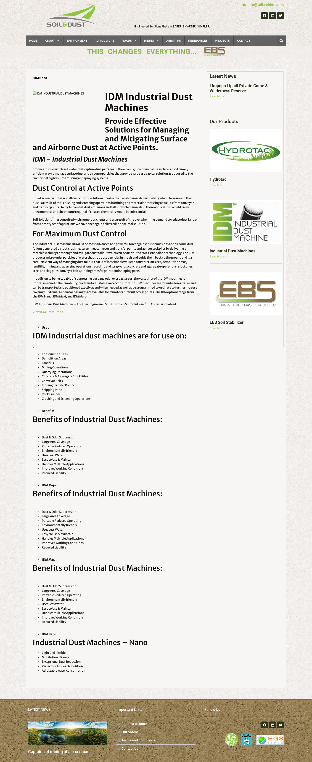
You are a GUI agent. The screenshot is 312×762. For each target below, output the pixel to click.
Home (33, 40)
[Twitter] (280, 15)
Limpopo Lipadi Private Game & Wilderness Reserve (239, 88)
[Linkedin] (272, 15)
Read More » (218, 96)
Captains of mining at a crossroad (59, 751)
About (50, 40)
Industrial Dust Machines (232, 251)
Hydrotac (218, 179)
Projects (222, 40)
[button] (281, 41)
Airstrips (173, 40)
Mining (149, 40)
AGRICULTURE (104, 40)
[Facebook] (264, 15)
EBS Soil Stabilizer (226, 322)
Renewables (198, 40)
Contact (243, 40)
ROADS (127, 40)
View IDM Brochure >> (48, 312)
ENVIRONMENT (77, 40)
